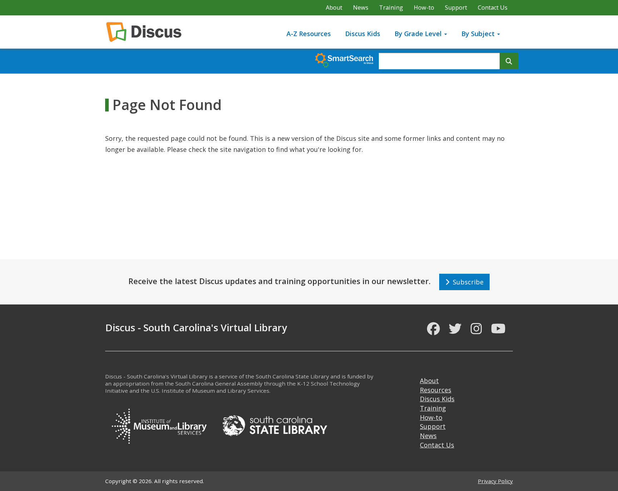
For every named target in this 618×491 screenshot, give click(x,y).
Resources (435, 390)
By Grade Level (418, 33)
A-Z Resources (308, 33)
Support (456, 7)
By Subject (478, 33)
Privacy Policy (495, 481)
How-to (424, 7)
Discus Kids (362, 33)
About (334, 7)
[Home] (146, 32)
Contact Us (492, 7)
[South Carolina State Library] (274, 424)
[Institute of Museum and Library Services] (158, 424)
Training (391, 7)
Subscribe (466, 282)
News (360, 7)
